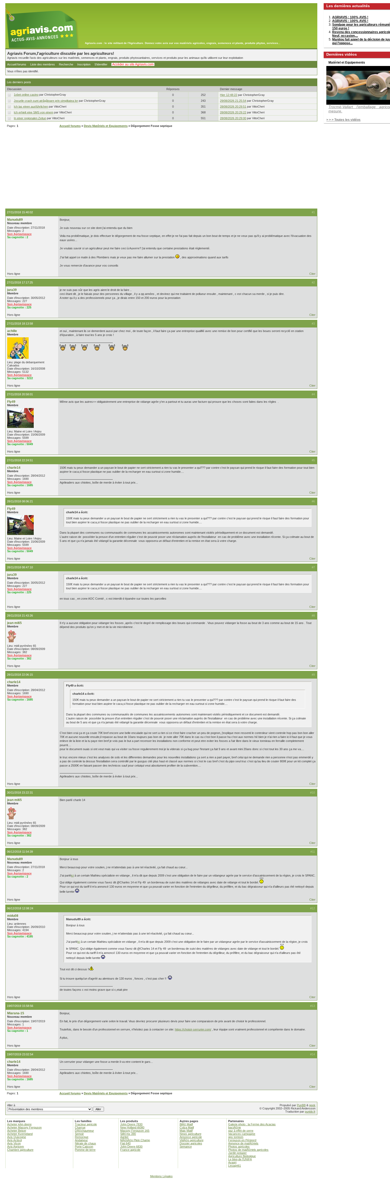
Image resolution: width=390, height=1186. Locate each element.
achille (12, 331)
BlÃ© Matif (186, 1124)
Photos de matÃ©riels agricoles (248, 1149)
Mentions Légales (161, 1176)
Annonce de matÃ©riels (243, 1143)
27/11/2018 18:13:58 (20, 323)
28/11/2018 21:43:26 (20, 615)
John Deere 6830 (131, 1146)
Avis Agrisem (15, 1146)
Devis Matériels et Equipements (106, 125)
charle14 (13, 468)
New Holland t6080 (132, 1127)
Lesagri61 (234, 1165)
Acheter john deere (19, 1124)
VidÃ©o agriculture (191, 1140)
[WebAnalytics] (195, 1183)
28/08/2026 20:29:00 (233, 118)
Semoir (79, 1133)
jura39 (12, 290)
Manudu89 (15, 220)
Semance (186, 1146)
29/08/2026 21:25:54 (233, 100)
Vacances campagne (241, 1133)
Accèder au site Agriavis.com (133, 64)
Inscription (83, 64)
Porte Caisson (84, 1146)
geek (312, 1105)
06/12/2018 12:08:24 (20, 908)
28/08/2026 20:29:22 (233, 112)
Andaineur (81, 1140)
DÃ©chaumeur (84, 1130)
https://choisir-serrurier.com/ (193, 1029)
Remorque (81, 1137)
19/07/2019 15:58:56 (20, 1005)
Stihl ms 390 (128, 1133)
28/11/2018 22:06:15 (20, 674)
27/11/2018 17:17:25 (20, 282)
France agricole (130, 1149)
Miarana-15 (15, 1013)
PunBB (301, 1105)
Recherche (66, 64)
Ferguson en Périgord (242, 1140)
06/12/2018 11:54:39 (20, 851)
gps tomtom (235, 1137)
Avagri (232, 1162)
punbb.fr (310, 1111)
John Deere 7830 (131, 1124)
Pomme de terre (85, 1149)
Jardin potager (237, 1152)
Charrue (80, 1127)
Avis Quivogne (16, 1137)
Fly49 (11, 402)
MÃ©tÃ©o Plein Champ (135, 1140)
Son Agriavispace (19, 234)
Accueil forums (16, 64)
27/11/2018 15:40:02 (20, 212)
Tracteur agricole (86, 1124)
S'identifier (100, 64)
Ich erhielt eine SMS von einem (33, 112)
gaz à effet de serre (240, 1130)
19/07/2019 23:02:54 (20, 1054)
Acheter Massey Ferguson (24, 1127)
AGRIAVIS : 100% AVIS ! (350, 17)
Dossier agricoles (191, 1143)
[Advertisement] (161, 169)
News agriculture (190, 1133)
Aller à (11, 1105)
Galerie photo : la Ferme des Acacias (252, 1124)
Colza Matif (187, 1127)
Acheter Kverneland (20, 1133)
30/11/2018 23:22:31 (20, 792)
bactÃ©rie (234, 1127)
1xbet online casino (26, 94)
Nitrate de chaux (85, 1143)
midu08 (12, 916)
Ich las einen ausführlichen (31, 106)
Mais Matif (186, 1130)
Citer (312, 273)
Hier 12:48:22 (228, 94)
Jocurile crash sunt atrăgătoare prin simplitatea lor (46, 100)
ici (72, 875)
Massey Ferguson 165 (134, 1130)
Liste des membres (42, 64)
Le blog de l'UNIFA (240, 1159)
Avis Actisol (14, 1140)
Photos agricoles (239, 1146)
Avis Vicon (14, 1143)
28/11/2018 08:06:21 (20, 501)
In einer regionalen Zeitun (30, 118)
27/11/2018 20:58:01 (20, 394)
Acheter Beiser (16, 1130)
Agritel (124, 1137)
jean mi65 (14, 623)
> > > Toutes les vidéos (343, 120)
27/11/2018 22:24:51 (20, 460)
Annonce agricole (191, 1137)
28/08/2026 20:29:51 (233, 106)
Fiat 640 (125, 1143)
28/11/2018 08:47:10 (20, 567)
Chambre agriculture (20, 1149)
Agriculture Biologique (242, 1156)
